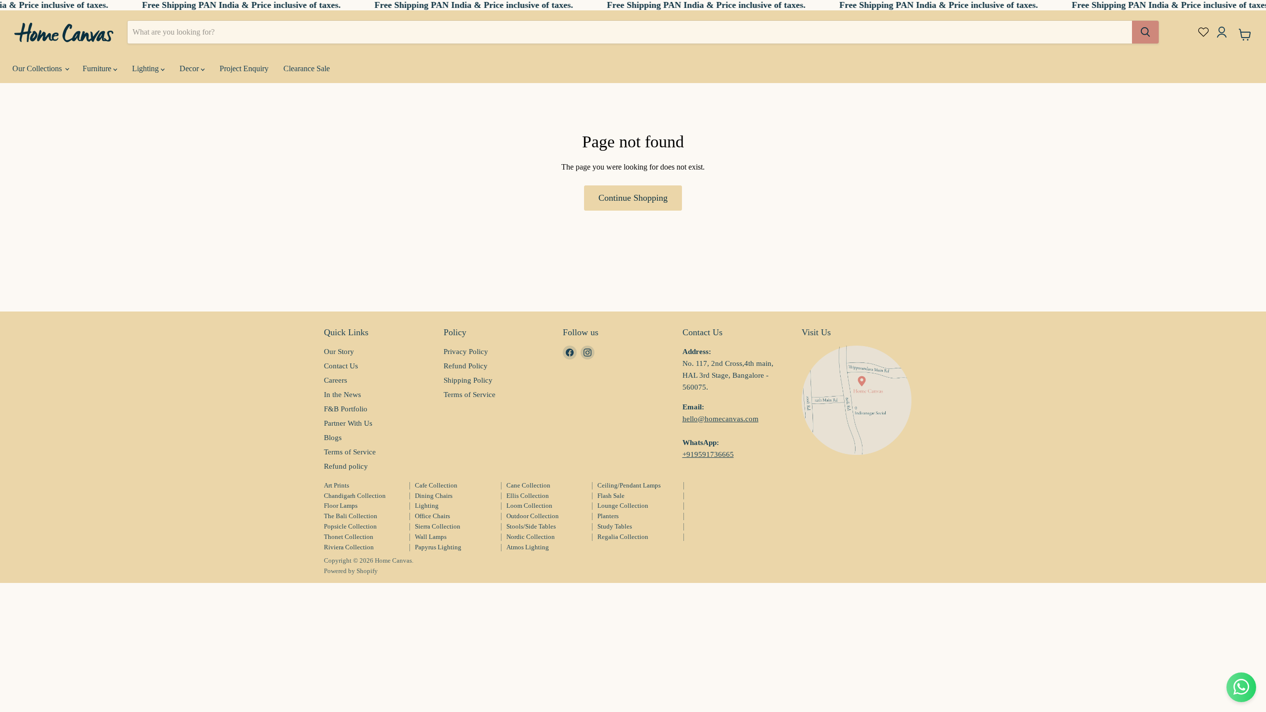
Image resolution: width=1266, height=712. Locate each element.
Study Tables (614, 526)
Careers (335, 380)
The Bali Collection (350, 516)
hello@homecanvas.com (720, 419)
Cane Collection (528, 485)
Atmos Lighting (527, 547)
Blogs (333, 438)
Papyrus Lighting (438, 547)
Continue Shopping (633, 198)
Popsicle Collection (350, 526)
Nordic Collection (530, 536)
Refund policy (346, 466)
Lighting (146, 68)
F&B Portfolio (345, 409)
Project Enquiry (244, 68)
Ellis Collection (527, 495)
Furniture (98, 68)
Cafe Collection (436, 485)
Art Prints (336, 485)
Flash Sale (611, 495)
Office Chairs (432, 516)
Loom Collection (529, 505)
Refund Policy (466, 366)
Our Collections (38, 68)
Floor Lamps (341, 505)
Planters (608, 516)
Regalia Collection (622, 536)
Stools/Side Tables (531, 526)
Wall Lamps (431, 536)
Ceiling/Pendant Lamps (629, 485)
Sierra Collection (437, 526)
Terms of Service (350, 452)
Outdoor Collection (532, 516)
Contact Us (341, 366)
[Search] (1145, 32)
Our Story (339, 352)
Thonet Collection (348, 536)
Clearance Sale (306, 68)
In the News (342, 395)
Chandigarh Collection (355, 495)
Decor (190, 68)
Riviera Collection (349, 547)
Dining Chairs (433, 495)
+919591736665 (708, 454)
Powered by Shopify (351, 571)
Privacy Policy (466, 352)
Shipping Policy (468, 380)
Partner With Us (348, 423)
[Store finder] (856, 400)
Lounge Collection (622, 505)
